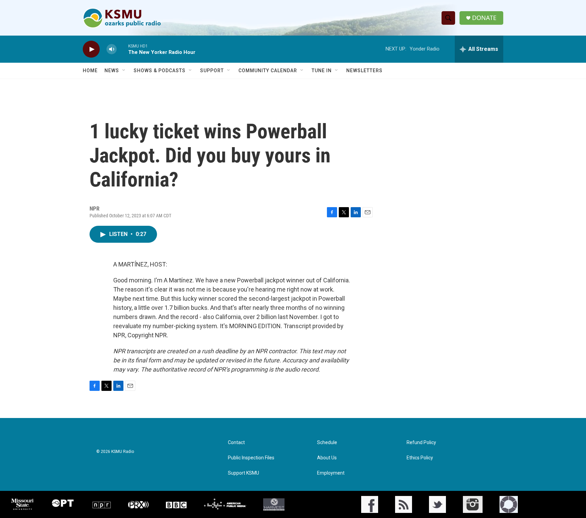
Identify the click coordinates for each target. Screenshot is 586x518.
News (111, 70)
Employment (331, 473)
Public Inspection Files (251, 457)
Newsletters (364, 70)
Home (90, 70)
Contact (236, 442)
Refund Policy (421, 442)
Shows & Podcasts (159, 70)
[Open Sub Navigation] (124, 70)
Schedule (327, 442)
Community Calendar (267, 70)
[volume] (111, 49)
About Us (327, 457)
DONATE (484, 17)
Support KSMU (243, 473)
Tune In (322, 70)
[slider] (122, 49)
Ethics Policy (420, 457)
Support (212, 70)
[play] (91, 49)
